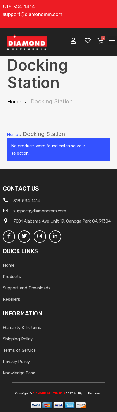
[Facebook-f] (9, 236)
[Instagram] (40, 236)
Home (14, 101)
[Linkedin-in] (55, 236)
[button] (112, 40)
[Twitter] (24, 236)
